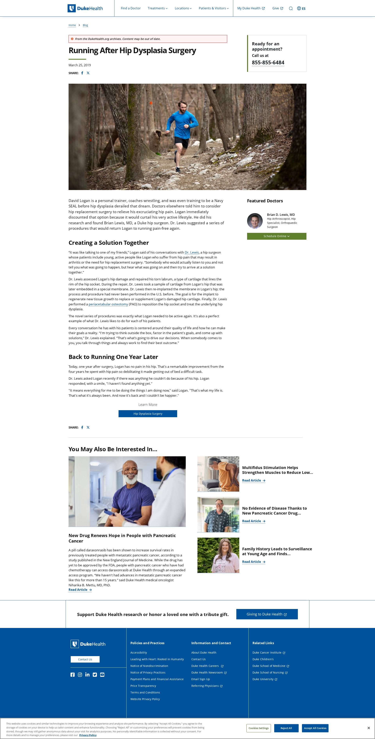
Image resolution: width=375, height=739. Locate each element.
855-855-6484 (268, 62)
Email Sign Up (200, 679)
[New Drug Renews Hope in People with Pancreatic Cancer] (127, 491)
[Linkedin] (88, 675)
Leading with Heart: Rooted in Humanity (157, 659)
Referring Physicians (205, 686)
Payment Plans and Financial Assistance (157, 679)
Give (275, 8)
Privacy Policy (87, 735)
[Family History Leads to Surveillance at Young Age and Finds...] (218, 555)
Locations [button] (182, 8)
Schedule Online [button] (275, 236)
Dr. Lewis (192, 252)
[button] (301, 8)
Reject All (286, 728)
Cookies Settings (259, 728)
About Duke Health (203, 652)
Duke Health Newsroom (207, 672)
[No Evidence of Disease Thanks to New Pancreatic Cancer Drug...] (218, 514)
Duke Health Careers (205, 666)
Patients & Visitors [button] (212, 8)
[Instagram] (81, 675)
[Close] (368, 728)
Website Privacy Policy (145, 699)
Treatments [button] (156, 8)
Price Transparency (143, 686)
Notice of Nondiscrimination (149, 666)
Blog (85, 25)
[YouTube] (103, 675)
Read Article (78, 589)
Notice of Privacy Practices (147, 672)
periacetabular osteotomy (108, 304)
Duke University (263, 679)
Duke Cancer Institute (267, 652)
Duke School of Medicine (269, 666)
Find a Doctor (131, 8)
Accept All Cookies (315, 728)
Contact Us (85, 659)
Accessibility (138, 652)
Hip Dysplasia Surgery (148, 413)
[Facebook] (73, 675)
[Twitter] (96, 675)
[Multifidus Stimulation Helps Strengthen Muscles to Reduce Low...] (218, 474)
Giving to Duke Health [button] (264, 614)
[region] (187, 728)
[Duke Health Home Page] (89, 644)
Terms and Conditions (145, 692)
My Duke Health (249, 8)
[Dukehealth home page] (91, 8)
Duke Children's (263, 659)
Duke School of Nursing (268, 672)
